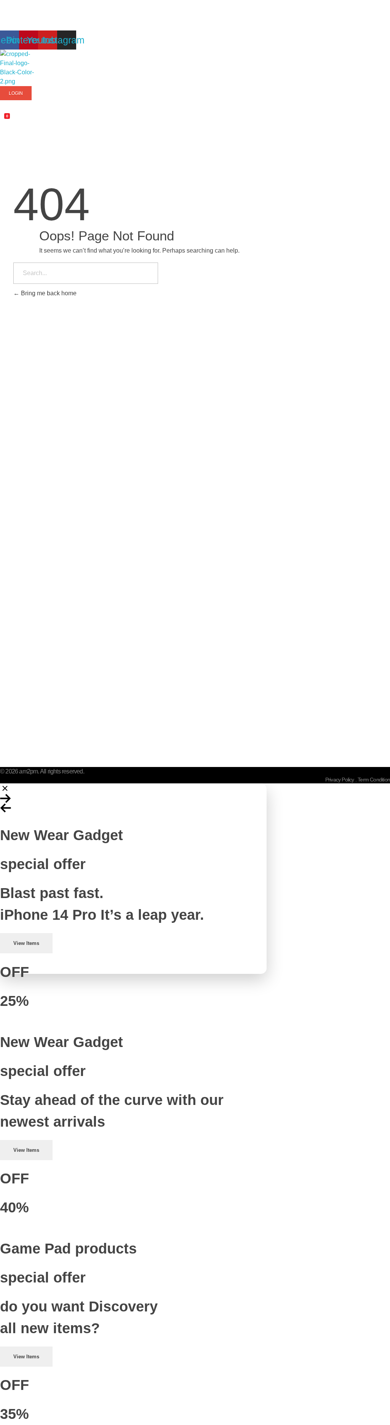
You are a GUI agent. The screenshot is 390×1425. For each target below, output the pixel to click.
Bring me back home (48, 293)
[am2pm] (19, 68)
